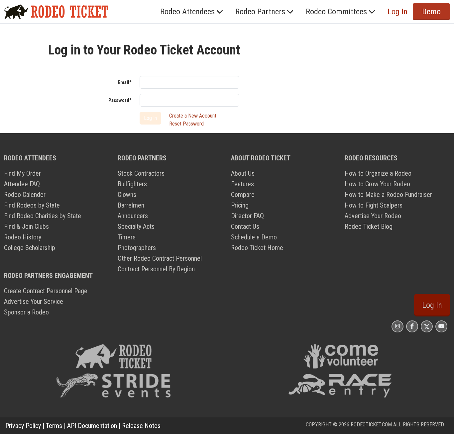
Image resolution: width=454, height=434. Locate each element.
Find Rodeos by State (32, 205)
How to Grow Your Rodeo (377, 184)
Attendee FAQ (22, 184)
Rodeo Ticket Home (257, 248)
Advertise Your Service (33, 301)
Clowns (127, 195)
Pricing (240, 205)
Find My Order (22, 173)
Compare (243, 195)
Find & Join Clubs (26, 226)
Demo (431, 11)
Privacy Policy (23, 426)
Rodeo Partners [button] (260, 11)
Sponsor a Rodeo (26, 312)
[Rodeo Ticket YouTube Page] (441, 326)
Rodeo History (22, 237)
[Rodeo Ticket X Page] (426, 326)
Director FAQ (247, 216)
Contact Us (245, 226)
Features (242, 184)
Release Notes (141, 426)
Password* (120, 100)
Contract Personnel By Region (156, 269)
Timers (127, 237)
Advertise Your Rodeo (373, 216)
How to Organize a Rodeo (378, 173)
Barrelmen (131, 205)
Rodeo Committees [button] (336, 11)
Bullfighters (132, 184)
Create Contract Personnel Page (45, 291)
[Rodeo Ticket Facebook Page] (412, 326)
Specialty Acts (136, 226)
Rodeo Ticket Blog (369, 226)
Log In (432, 305)
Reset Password (186, 124)
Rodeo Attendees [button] (187, 11)
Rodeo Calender (25, 195)
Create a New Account (192, 116)
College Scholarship (29, 248)
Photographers (137, 248)
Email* (125, 82)
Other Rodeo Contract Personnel (160, 258)
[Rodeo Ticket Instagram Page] (397, 326)
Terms (54, 426)
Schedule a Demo (254, 237)
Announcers (133, 216)
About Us (243, 173)
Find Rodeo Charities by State (42, 216)
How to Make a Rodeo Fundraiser (388, 195)
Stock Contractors (141, 173)
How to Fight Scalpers (373, 205)
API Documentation (92, 426)
